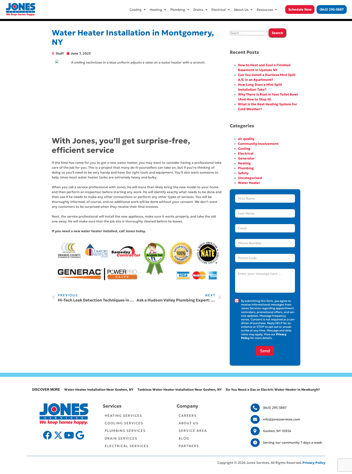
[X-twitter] (58, 435)
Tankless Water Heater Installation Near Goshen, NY (180, 389)
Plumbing (177, 10)
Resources (265, 10)
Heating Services (123, 416)
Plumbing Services (125, 431)
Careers (188, 416)
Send (265, 350)
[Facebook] (47, 435)
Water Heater (249, 183)
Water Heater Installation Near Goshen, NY (98, 389)
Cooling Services (124, 423)
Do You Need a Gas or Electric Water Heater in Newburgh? (273, 389)
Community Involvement (258, 144)
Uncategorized (250, 178)
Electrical (218, 10)
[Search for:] (249, 33)
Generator (246, 158)
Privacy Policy (313, 463)
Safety (243, 173)
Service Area (193, 431)
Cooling (136, 10)
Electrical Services (127, 446)
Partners (189, 446)
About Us (241, 10)
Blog (184, 438)
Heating (156, 10)
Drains (198, 10)
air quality (246, 139)
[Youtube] (69, 435)
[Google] (79, 435)
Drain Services (121, 438)
